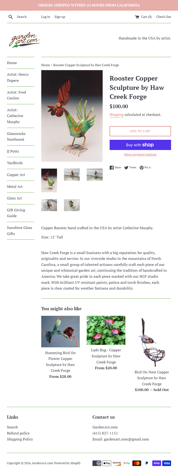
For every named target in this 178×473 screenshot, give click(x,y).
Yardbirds (15, 162)
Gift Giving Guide (16, 213)
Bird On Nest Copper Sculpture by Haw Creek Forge (152, 377)
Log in (45, 16)
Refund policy (18, 433)
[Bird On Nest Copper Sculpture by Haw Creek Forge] (151, 341)
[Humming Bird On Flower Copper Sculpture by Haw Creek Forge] (60, 331)
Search (12, 427)
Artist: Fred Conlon (16, 95)
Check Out (163, 16)
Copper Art (16, 174)
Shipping (117, 114)
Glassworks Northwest (16, 136)
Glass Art (14, 198)
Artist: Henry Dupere (18, 77)
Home (12, 62)
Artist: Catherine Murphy (15, 115)
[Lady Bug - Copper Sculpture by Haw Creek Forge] (106, 330)
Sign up (59, 16)
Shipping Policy (20, 439)
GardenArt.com (42, 463)
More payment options (140, 154)
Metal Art (15, 186)
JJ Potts (13, 151)
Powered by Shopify (67, 463)
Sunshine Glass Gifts (19, 230)
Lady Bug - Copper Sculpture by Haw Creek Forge (106, 355)
